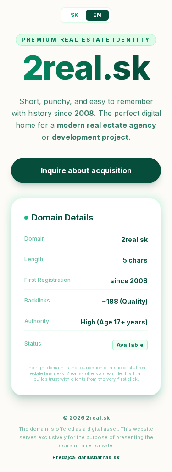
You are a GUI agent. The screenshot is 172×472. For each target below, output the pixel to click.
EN (97, 14)
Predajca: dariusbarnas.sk (86, 457)
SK (74, 14)
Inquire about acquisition (86, 170)
